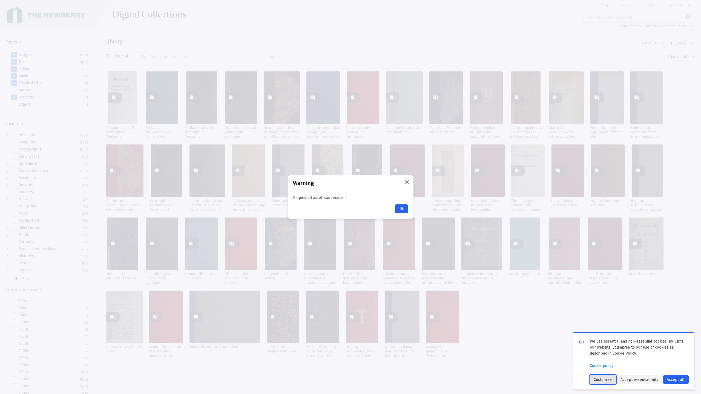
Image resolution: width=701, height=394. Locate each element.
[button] (407, 182)
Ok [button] (402, 208)
